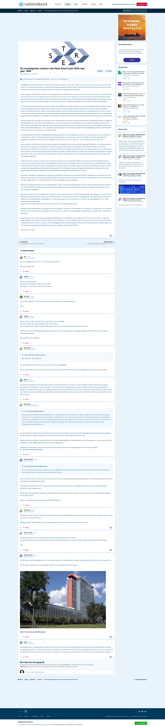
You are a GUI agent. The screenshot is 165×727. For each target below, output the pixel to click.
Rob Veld (26, 296)
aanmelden (65, 664)
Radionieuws (136, 75)
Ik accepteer (141, 723)
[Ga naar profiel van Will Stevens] (21, 348)
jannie (26, 379)
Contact (42, 716)
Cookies (48, 716)
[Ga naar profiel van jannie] (21, 380)
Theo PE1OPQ (28, 532)
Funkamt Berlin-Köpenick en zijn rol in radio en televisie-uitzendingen (134, 95)
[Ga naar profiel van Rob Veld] (21, 297)
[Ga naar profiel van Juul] (21, 257)
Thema (26, 716)
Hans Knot (46, 79)
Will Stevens (27, 348)
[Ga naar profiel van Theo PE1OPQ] (21, 533)
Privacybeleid (34, 716)
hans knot (38, 79)
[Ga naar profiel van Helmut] (21, 277)
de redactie (128, 75)
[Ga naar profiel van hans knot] (21, 79)
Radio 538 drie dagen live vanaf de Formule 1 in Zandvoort (133, 106)
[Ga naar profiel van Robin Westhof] (21, 460)
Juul (25, 256)
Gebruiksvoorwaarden (59, 724)
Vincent (125, 176)
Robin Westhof (28, 459)
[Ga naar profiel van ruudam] (21, 316)
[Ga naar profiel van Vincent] (120, 174)
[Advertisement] (69, 27)
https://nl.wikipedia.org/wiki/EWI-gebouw (33, 632)
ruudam (26, 316)
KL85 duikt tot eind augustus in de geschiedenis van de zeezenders (133, 83)
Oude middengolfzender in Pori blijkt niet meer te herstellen (134, 117)
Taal (20, 716)
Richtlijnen (79, 724)
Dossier (134, 97)
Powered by (138, 716)
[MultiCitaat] (20, 271)
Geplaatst (136, 137)
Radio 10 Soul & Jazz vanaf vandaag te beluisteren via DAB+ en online (134, 72)
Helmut (26, 276)
